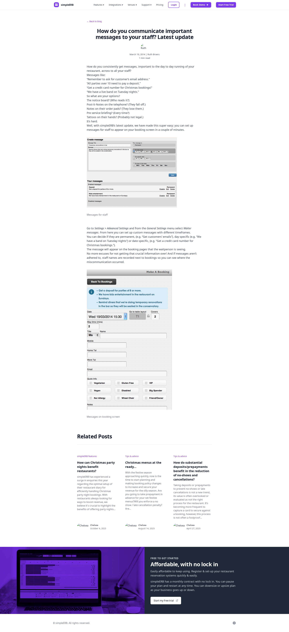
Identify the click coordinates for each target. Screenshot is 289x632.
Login (174, 4)
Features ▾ (99, 4)
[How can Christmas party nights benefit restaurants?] (82, 527)
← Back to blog (94, 21)
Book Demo (199, 4)
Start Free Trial (226, 4)
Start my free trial (164, 600)
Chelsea (94, 525)
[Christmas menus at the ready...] (131, 527)
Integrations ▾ (116, 4)
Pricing (159, 4)
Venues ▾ (132, 4)
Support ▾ (146, 4)
